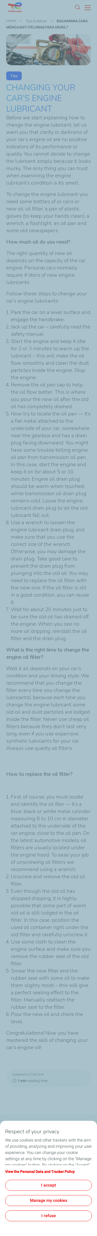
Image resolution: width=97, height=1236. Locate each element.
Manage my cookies (48, 1200)
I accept (48, 1185)
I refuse (48, 1215)
